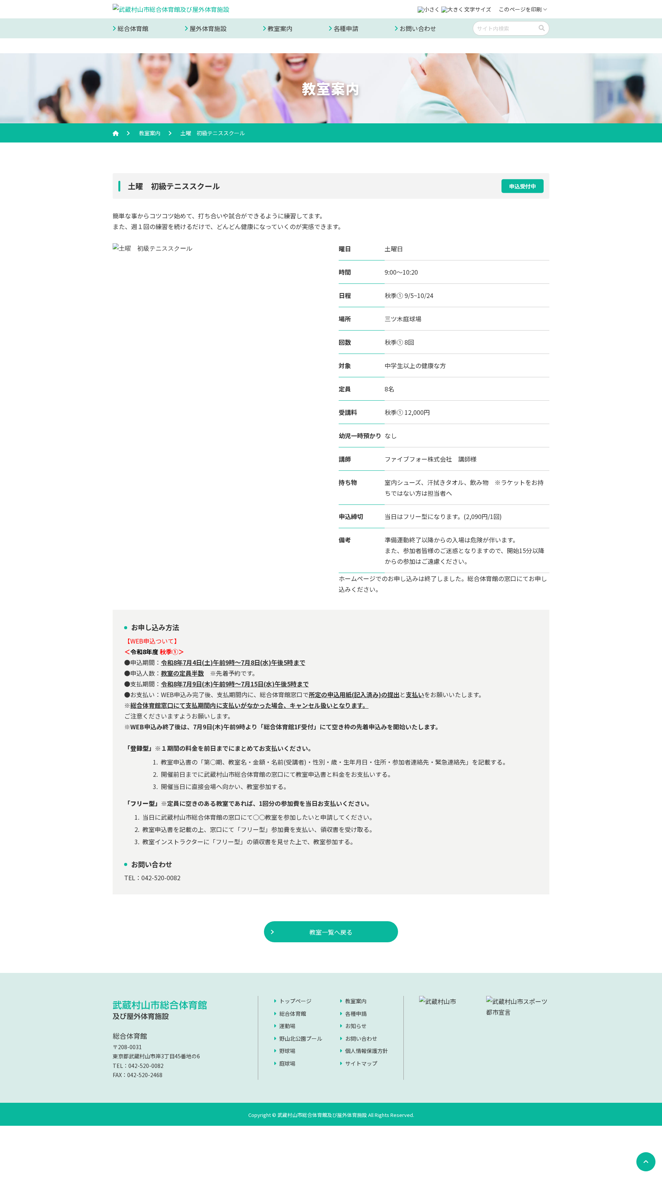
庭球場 (287, 1063)
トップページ (295, 1001)
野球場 (287, 1051)
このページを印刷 (520, 9)
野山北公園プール (300, 1038)
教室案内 (280, 28)
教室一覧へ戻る (331, 932)
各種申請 (346, 28)
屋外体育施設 (208, 28)
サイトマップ (361, 1063)
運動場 (287, 1026)
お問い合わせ (418, 28)
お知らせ (356, 1026)
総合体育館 (133, 28)
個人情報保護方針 (366, 1051)
